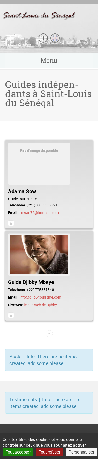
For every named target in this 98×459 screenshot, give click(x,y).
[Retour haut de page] (11, 223)
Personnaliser (81, 452)
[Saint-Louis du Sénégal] (49, 15)
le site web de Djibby (40, 304)
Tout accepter (18, 452)
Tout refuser (49, 452)
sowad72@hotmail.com (39, 212)
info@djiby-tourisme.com (40, 297)
